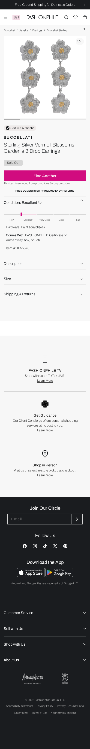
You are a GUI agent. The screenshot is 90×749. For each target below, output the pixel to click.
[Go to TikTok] (45, 546)
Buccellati (9, 30)
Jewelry (23, 30)
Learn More (45, 380)
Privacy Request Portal (70, 706)
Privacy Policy (45, 706)
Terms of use (39, 712)
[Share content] (84, 29)
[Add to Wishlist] (80, 41)
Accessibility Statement (19, 706)
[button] (66, 17)
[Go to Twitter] (55, 546)
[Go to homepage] (42, 17)
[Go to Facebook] (25, 546)
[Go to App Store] (31, 576)
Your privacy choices (63, 712)
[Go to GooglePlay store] (59, 576)
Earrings (37, 30)
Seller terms (21, 712)
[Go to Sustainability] (65, 678)
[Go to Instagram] (35, 546)
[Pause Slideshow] (83, 4)
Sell (16, 17)
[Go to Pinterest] (65, 546)
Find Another (45, 176)
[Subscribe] (77, 519)
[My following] (75, 17)
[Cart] (84, 17)
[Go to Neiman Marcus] (32, 678)
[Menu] (5, 17)
